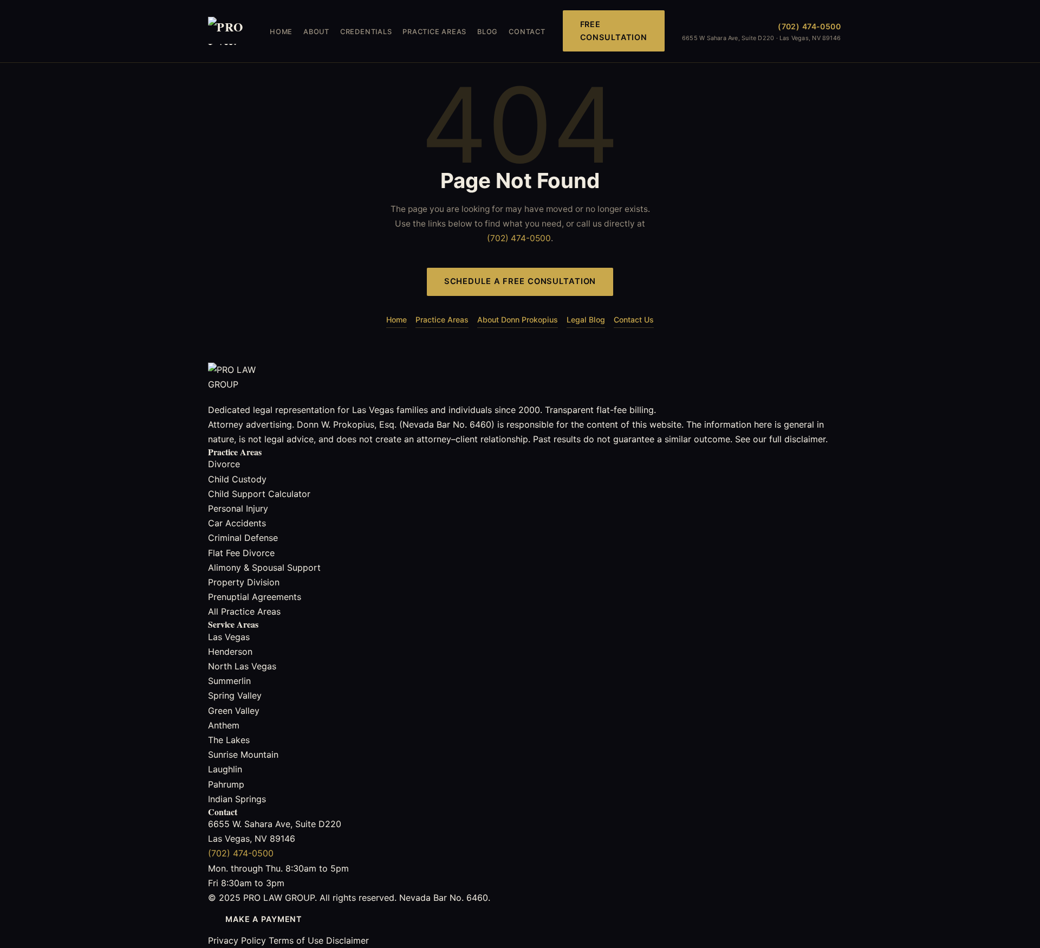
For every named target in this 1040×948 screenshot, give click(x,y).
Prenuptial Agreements (254, 596)
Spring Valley (235, 695)
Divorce (224, 464)
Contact (527, 32)
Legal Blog (586, 319)
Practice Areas (434, 32)
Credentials (366, 32)
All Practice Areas (244, 611)
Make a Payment (263, 919)
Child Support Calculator (259, 493)
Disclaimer (347, 940)
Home (281, 32)
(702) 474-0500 (809, 26)
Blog (487, 32)
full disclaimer (797, 439)
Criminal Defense (243, 537)
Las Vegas (229, 636)
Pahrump (226, 784)
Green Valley (233, 710)
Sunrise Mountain (243, 754)
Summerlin (229, 680)
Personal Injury (238, 508)
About (316, 32)
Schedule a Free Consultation (520, 281)
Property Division (244, 582)
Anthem (223, 725)
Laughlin (225, 769)
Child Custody (237, 479)
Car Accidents (237, 523)
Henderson (230, 651)
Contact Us (634, 319)
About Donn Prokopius (517, 319)
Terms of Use (296, 940)
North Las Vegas (242, 666)
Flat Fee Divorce (241, 552)
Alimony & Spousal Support (264, 567)
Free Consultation (613, 31)
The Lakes (229, 739)
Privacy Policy (237, 940)
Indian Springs (237, 799)
